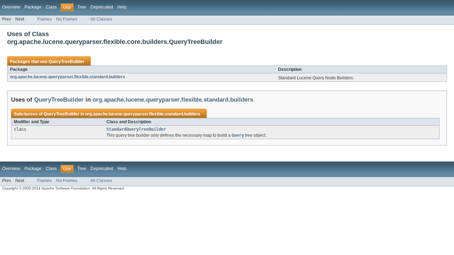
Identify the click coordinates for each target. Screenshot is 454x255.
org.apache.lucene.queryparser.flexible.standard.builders (67, 76)
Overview (11, 7)
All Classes (101, 19)
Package (32, 7)
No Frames (66, 19)
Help (122, 7)
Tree (81, 7)
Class (51, 7)
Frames (44, 19)
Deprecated (101, 7)
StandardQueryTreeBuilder (136, 129)
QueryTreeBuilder (66, 61)
